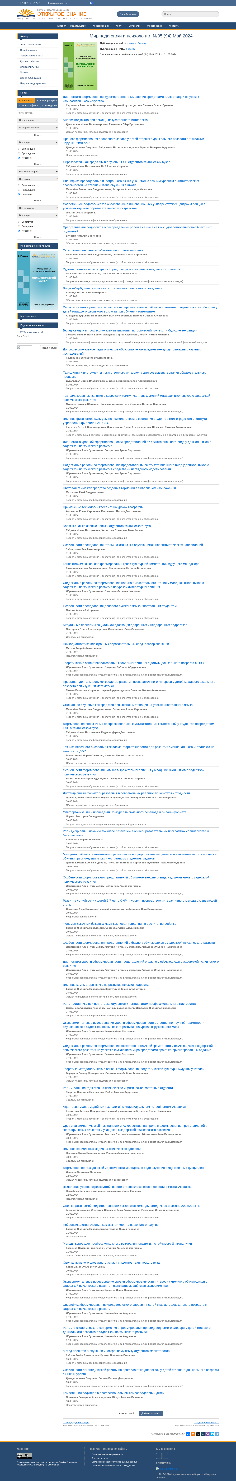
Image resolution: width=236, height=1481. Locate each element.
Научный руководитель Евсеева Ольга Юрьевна (143, 105)
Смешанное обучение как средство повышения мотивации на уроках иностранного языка (128, 705)
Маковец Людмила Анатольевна (124, 755)
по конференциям (46, 100)
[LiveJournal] (203, 1434)
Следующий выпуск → (206, 1422)
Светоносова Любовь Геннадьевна (127, 1073)
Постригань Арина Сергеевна (123, 450)
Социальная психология (80, 637)
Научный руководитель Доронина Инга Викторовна (130, 909)
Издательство (78, 25)
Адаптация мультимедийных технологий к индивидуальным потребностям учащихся (124, 1106)
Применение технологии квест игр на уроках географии (103, 507)
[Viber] (207, 1434)
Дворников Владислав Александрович (133, 380)
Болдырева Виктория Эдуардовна (87, 778)
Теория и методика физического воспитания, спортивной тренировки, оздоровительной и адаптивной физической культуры (136, 342)
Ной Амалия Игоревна (114, 166)
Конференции (101, 25)
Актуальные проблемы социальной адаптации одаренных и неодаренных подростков (125, 625)
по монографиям (28, 105)
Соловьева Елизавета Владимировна (89, 357)
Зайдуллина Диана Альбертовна (125, 989)
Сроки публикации (30, 77)
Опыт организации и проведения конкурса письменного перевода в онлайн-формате (124, 812)
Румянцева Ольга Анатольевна (160, 1210)
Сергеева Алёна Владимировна (124, 927)
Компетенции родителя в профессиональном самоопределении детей (113, 1393)
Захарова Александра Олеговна (132, 189)
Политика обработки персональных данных (113, 1465)
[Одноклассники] (193, 1434)
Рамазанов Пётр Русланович (126, 124)
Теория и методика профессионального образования (96, 174)
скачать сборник (137, 43)
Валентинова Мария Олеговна (84, 755)
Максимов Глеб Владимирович (85, 492)
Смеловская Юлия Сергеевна (126, 629)
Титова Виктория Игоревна (82, 690)
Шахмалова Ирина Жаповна (124, 1191)
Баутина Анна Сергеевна (120, 1031)
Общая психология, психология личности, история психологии (101, 243)
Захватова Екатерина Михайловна (122, 530)
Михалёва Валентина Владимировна (88, 189)
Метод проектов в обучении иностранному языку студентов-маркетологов (116, 1351)
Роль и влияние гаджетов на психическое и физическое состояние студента (118, 1088)
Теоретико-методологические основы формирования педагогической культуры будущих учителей (133, 1069)
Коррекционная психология (81, 916)
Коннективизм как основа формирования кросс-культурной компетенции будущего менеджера (131, 564)
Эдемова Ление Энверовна (121, 1290)
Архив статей (126, 1413)
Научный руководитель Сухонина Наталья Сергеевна (133, 404)
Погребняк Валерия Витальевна (85, 1191)
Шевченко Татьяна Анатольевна (172, 427)
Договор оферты (29, 61)
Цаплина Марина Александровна (86, 862)
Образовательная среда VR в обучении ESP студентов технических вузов (116, 162)
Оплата (24, 72)
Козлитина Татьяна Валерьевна (85, 1111)
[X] (198, 1434)
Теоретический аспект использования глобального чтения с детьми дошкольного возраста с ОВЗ (133, 663)
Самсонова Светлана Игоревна (85, 1007)
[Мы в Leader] (91, 3)
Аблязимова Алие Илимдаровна (161, 1134)
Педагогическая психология (82, 155)
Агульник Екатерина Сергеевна (127, 862)
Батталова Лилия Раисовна (122, 1229)
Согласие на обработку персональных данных (114, 1462)
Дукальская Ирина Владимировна (87, 124)
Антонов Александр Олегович (84, 1210)
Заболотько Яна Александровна (86, 549)
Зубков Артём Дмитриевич (82, 1355)
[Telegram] (217, 1434)
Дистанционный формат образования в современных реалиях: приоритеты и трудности (126, 793)
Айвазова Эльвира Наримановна (161, 946)
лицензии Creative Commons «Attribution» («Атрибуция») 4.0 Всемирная (47, 1463)
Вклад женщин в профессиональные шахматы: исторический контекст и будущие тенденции (130, 330)
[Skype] (212, 1434)
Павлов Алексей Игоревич (82, 610)
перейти (130, 48)
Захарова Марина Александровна (86, 568)
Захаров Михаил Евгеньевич (84, 334)
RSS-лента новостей (31, 332)
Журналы (134, 25)
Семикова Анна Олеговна (81, 909)
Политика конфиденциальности (107, 1454)
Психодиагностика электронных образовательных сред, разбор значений (116, 644)
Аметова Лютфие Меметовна (122, 946)
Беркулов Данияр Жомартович (85, 1073)
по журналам (25, 100)
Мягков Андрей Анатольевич (84, 648)
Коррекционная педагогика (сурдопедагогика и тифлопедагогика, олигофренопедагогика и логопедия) (124, 281)
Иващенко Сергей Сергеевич (120, 334)
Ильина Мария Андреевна (120, 1313)
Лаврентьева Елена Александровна (129, 427)
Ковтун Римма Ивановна (154, 334)
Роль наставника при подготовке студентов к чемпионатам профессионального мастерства (129, 1003)
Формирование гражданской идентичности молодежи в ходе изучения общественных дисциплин (133, 1168)
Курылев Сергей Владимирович (86, 427)
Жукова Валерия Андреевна (157, 147)
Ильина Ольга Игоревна (81, 212)
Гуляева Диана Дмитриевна (83, 797)
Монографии (154, 25)
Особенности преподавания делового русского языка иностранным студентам (120, 606)
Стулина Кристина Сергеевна (124, 1248)
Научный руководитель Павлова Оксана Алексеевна (135, 315)
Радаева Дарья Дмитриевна (118, 732)
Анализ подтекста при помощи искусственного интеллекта (105, 120)
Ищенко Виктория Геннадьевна (85, 816)
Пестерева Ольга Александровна (86, 629)
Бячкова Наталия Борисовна (83, 235)
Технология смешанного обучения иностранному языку (103, 250)
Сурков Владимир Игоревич (117, 1355)
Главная (61, 25)
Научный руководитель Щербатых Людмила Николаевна (141, 1007)
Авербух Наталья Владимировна (86, 292)
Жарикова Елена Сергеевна (83, 511)
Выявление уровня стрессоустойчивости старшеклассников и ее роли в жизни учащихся (127, 1187)
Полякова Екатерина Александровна (88, 1397)
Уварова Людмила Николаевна (85, 927)
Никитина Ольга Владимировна (85, 1153)
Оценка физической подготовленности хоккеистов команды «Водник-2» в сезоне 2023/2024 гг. (131, 1206)
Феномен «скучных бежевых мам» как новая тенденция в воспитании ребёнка (119, 923)
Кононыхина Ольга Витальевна (85, 1266)
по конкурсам (49, 105)
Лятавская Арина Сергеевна (129, 254)
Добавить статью (150, 1413)
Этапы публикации (30, 44)
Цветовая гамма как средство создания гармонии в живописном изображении (119, 488)
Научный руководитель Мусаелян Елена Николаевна (139, 1111)
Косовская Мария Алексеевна (84, 839)
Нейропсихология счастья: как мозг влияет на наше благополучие (111, 1224)
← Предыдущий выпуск (76, 1422)
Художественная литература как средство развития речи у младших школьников (121, 269)
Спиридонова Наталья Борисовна (130, 568)
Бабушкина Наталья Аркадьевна (119, 147)
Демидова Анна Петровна (81, 147)
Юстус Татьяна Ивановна (127, 1397)
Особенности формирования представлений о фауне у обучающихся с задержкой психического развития (139, 942)
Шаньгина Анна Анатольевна (122, 1210)
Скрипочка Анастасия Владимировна (89, 105)
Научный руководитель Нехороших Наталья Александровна (138, 797)
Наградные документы (33, 83)
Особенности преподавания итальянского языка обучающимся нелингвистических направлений (133, 545)
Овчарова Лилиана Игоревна (122, 591)
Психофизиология (76, 1236)
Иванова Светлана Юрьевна (83, 1172)
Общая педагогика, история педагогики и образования (97, 131)
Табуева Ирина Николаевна (83, 166)
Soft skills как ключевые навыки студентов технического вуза (107, 526)
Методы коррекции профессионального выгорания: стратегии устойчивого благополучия (127, 1243)
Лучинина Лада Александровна (166, 862)
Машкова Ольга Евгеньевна (83, 273)
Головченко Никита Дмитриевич (121, 511)
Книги (119, 25)
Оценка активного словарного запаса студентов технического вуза (111, 1262)
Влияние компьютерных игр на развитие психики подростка (106, 984)
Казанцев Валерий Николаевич (85, 1248)
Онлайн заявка (128, 14)
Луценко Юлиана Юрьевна (82, 404)
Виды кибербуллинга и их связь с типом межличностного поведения (112, 288)
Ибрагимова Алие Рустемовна (84, 450)
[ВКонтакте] (188, 1434)
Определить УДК (29, 66)
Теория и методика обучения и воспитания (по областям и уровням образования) (112, 112)
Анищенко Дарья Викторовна (84, 315)
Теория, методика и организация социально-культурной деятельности (106, 824)
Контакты (174, 25)
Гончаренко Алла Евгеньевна (119, 273)
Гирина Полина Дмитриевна (116, 1378)
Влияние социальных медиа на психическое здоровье (102, 1149)
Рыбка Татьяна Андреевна (121, 1092)
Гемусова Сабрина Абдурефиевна (126, 667)
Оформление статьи (31, 55)
